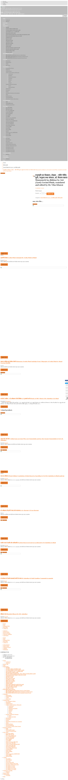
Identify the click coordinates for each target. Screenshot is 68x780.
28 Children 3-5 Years (10, 765)
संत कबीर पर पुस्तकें (9, 688)
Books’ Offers (6, 773)
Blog (4, 624)
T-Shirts (5, 757)
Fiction (9, 715)
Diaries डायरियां (9, 751)
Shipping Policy (6, 626)
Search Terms (6, 646)
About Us (5, 630)
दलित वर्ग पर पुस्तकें (9, 682)
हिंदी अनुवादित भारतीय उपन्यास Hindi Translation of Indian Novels (19, 691)
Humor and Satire (12, 716)
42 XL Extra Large (10, 762)
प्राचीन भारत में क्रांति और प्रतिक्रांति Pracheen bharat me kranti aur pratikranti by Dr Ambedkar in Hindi (28, 542)
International (8, 718)
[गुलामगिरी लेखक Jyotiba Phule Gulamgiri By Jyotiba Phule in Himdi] (48, 205)
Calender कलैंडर (9, 749)
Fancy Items (8, 698)
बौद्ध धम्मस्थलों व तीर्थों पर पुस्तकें (12, 672)
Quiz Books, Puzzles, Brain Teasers (13, 726)
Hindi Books (6, 666)
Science (7, 720)
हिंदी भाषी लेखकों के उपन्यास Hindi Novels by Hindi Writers (18, 690)
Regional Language (7, 727)
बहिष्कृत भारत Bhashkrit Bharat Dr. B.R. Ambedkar (14, 614)
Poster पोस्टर (8, 750)
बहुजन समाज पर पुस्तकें (10, 678)
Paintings (8, 771)
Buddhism (10, 707)
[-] (40, 193)
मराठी (7, 728)
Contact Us (5, 628)
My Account (5, 2)
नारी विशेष (8, 667)
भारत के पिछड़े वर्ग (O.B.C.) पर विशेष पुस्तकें (11, 167)
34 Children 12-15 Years (11, 769)
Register (4, 4)
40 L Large (8, 761)
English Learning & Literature (12, 714)
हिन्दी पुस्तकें (5, 165)
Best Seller (5, 627)
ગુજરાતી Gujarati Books (11, 731)
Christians (10, 709)
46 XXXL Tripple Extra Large (12, 764)
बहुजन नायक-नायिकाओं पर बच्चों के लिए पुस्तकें (15, 684)
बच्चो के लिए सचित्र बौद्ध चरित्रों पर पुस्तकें (14, 685)
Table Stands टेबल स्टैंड (10, 745)
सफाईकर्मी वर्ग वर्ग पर (10, 676)
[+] (45, 193)
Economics (8, 719)
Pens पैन (7, 752)
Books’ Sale (5, 664)
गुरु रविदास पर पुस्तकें (10, 679)
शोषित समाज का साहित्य (10, 681)
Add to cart (50, 193)
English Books (9, 696)
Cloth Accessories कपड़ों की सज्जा (13, 744)
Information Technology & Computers (14, 721)
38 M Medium (9, 759)
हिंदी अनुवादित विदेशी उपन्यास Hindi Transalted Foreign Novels (18, 692)
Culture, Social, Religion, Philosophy (13, 704)
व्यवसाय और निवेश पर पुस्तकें (11, 686)
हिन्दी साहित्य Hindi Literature (9, 689)
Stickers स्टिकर (9, 756)
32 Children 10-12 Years (11, 768)
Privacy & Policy (6, 633)
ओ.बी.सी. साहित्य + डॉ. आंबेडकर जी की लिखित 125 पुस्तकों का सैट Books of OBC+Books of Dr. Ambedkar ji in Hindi (30, 398)
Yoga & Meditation (10, 725)
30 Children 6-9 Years (10, 767)
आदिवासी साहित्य (9, 683)
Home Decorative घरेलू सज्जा (12, 741)
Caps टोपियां (8, 740)
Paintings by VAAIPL (7, 770)
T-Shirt (7, 697)
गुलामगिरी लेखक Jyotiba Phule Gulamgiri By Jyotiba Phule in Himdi (19, 257)
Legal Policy (5, 635)
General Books (6, 774)
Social (9, 712)
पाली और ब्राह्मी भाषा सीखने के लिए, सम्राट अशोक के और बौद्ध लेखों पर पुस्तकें (21, 673)
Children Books (9, 703)
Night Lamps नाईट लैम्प (10, 743)
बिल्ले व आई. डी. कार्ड (10, 734)
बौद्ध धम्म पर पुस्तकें (9, 677)
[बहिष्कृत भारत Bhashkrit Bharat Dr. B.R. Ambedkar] (10, 589)
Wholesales (5, 649)
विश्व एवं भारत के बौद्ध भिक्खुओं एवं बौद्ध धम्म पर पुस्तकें (16, 675)
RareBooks (8, 702)
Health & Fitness (9, 724)
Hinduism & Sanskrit (12, 708)
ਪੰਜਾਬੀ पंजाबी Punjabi (10, 730)
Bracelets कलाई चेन (10, 738)
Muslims (10, 710)
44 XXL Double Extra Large (12, 763)
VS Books (8, 775)
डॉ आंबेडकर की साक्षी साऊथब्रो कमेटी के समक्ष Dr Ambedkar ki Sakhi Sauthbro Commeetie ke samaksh (27, 578)
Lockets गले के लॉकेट (10, 737)
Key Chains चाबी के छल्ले (11, 735)
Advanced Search (7, 647)
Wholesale (5, 694)
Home (4, 162)
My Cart (4, 1)
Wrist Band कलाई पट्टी (10, 746)
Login (4, 3)
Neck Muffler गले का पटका (11, 747)
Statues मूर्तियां (8, 755)
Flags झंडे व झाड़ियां (10, 733)
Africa (7, 722)
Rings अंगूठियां (9, 739)
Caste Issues (11, 706)
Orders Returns (6, 644)
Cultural (10, 713)
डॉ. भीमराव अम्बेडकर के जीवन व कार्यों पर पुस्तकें (15, 670)
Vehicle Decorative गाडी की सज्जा (13, 753)
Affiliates (5, 648)
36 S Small (8, 758)
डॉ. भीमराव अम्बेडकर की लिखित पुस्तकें (13, 669)
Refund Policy (6, 631)
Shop (4, 665)
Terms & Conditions (7, 634)
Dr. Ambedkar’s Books (11, 701)
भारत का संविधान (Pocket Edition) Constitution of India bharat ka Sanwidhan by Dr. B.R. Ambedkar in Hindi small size (32, 476)
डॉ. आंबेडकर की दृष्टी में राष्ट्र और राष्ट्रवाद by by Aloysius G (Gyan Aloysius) (20, 510)
